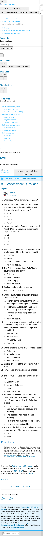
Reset (3, 63)
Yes (5, 499)
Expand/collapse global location (40, 178)
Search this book (6, 41)
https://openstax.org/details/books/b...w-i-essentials (20, 456)
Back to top (5, 479)
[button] (7, 138)
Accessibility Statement (17, 525)
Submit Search (6, 48)
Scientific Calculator (11, 122)
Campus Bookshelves (28, 179)
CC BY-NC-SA (17, 471)
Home (11, 179)
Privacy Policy (23, 523)
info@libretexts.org (17, 527)
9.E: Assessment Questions (22, 466)
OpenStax (12, 193)
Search (4, 533)
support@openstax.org (10, 455)
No (13, 499)
